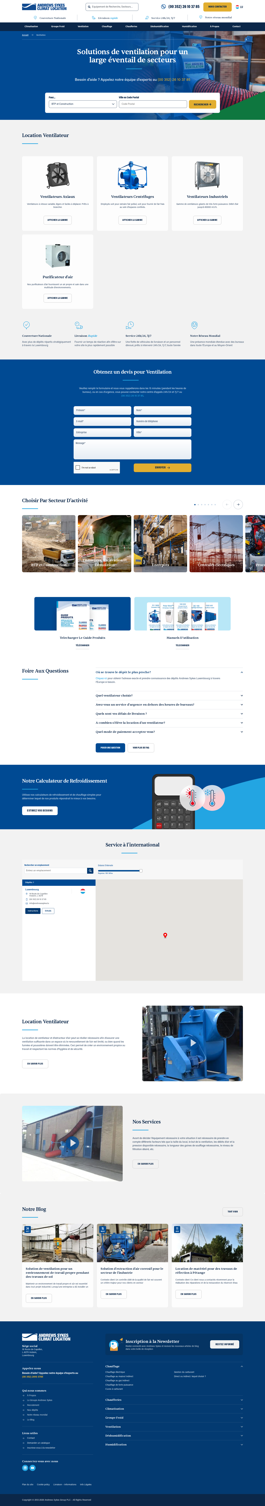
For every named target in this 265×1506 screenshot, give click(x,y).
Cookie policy (43, 1485)
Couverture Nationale (53, 18)
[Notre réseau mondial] (201, 17)
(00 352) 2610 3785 (32, 1377)
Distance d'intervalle (105, 865)
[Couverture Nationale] (35, 18)
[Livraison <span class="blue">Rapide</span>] (79, 325)
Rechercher (201, 104)
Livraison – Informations (64, 1485)
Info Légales (86, 1485)
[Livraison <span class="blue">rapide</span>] (94, 18)
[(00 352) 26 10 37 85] (163, 7)
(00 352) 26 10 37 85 (184, 7)
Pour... (52, 97)
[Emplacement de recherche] (90, 871)
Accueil (25, 35)
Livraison (108, 18)
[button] (227, 504)
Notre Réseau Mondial (205, 336)
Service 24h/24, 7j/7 (163, 18)
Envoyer (160, 467)
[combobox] (112, 7)
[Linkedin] (25, 1468)
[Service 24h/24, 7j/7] (147, 18)
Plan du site (27, 1485)
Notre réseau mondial (218, 17)
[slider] (140, 870)
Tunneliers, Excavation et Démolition (104, 562)
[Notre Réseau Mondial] (194, 325)
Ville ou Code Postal (129, 97)
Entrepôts (160, 565)
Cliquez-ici (101, 678)
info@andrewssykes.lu (39, 903)
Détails (48, 911)
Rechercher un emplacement (36, 865)
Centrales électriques (216, 565)
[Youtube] (32, 1468)
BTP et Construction (48, 565)
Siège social (29, 1346)
